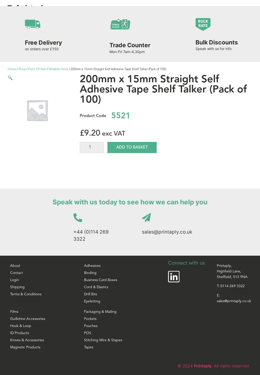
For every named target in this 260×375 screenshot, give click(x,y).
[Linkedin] (174, 276)
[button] (10, 77)
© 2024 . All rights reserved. (213, 365)
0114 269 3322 (232, 286)
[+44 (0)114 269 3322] (77, 217)
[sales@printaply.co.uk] (146, 217)
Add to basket (132, 147)
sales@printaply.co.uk (167, 232)
